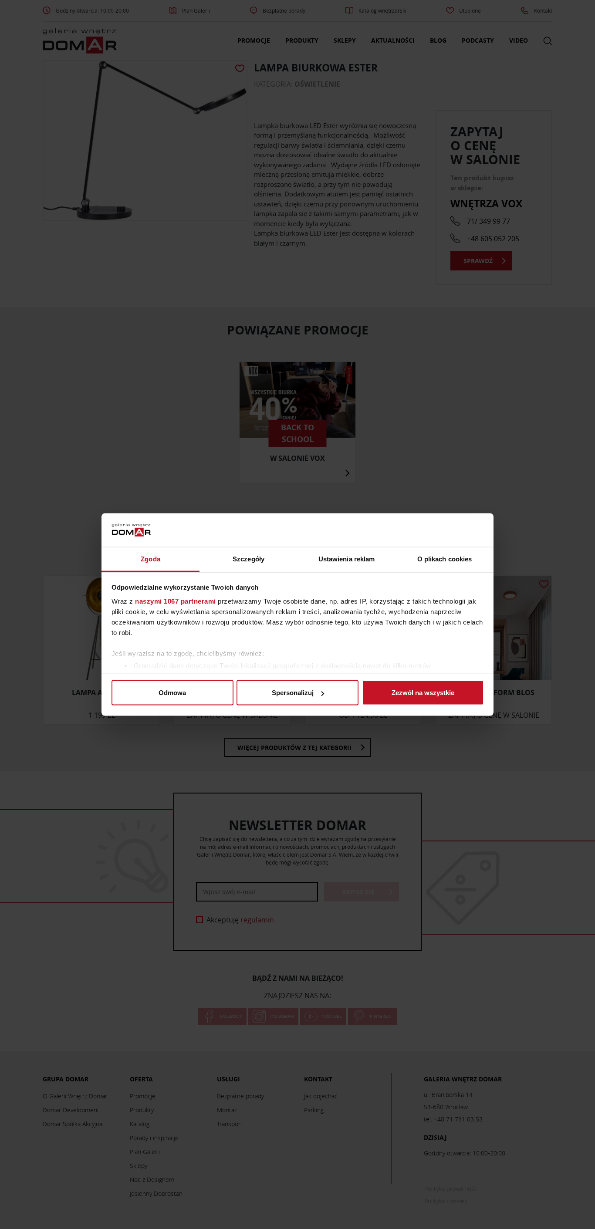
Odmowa (172, 692)
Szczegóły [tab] (248, 558)
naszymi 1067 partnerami (175, 600)
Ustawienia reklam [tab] (346, 558)
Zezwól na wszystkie (423, 692)
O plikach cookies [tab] (444, 558)
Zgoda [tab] (150, 558)
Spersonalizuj (293, 692)
